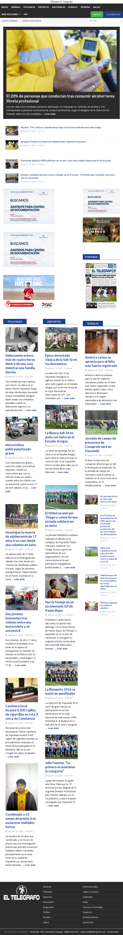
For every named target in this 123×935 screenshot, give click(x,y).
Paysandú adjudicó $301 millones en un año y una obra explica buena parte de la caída (66, 160)
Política (46, 912)
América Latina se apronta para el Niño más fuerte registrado (101, 361)
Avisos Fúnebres (10, 21)
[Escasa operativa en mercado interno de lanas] (91, 500)
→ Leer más (49, 113)
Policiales (29, 7)
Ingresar (97, 14)
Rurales (73, 7)
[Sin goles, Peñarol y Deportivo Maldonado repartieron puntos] (11, 145)
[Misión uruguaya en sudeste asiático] (91, 606)
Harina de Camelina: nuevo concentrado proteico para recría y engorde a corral (108, 555)
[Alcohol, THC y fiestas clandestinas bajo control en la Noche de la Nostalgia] (11, 131)
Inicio (4, 7)
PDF (26, 14)
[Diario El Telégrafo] (62, 1)
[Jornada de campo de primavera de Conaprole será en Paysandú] (101, 422)
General (15, 7)
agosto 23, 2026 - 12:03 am (34, 164)
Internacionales (90, 886)
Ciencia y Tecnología (92, 907)
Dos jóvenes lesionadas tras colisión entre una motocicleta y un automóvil (18, 622)
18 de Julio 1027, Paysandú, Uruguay (46, 932)
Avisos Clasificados (31, 21)
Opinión (85, 7)
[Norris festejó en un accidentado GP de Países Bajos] (61, 586)
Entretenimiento (90, 917)
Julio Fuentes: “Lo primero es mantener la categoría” (60, 767)
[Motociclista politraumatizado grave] (21, 429)
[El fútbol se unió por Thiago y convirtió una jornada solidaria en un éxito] (61, 497)
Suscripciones (113, 14)
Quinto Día (88, 922)
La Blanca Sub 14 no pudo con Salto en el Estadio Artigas (59, 437)
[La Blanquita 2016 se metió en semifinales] (61, 673)
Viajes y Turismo (91, 891)
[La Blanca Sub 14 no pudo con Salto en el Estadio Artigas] (61, 417)
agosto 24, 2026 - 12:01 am (34, 131)
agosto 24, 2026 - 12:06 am (60, 368)
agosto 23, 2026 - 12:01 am (34, 181)
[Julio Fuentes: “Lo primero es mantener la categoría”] (61, 747)
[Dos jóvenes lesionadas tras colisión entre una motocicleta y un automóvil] (21, 598)
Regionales (48, 907)
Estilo (85, 902)
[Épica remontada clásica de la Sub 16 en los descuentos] (61, 339)
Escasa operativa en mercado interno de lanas (108, 499)
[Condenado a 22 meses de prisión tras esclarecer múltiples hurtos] (21, 787)
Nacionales (58, 7)
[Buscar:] (104, 20)
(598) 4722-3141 (71, 932)
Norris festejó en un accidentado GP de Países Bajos (59, 606)
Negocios (87, 912)
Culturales (88, 896)
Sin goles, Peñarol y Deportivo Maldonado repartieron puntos (53, 141)
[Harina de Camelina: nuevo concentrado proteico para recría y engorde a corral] (91, 551)
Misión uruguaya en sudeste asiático (108, 605)
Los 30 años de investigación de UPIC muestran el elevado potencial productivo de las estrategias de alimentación (108, 525)
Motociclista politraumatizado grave (18, 449)
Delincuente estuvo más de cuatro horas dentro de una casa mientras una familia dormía (20, 363)
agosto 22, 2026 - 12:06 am (20, 722)
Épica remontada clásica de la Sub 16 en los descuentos (61, 359)
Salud (96, 7)
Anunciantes (113, 932)
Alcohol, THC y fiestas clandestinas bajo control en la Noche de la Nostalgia (61, 127)
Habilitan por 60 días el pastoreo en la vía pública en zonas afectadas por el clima (108, 582)
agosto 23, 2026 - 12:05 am (34, 145)
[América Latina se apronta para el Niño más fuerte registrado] (101, 341)
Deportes (43, 7)
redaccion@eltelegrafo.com (92, 932)
